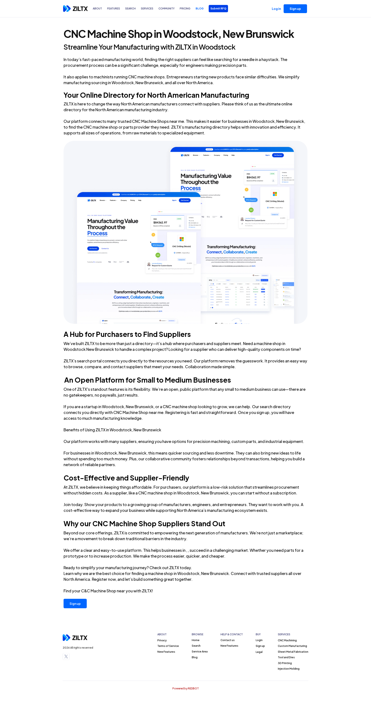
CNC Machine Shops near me (158, 121)
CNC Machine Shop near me (138, 412)
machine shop (269, 343)
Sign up (75, 603)
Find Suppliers (167, 334)
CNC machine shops (146, 76)
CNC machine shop (155, 492)
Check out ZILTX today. (170, 567)
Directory (119, 95)
